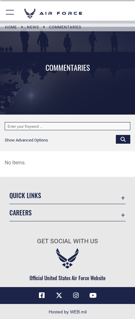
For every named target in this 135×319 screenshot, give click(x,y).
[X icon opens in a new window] (59, 295)
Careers (20, 212)
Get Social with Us (67, 241)
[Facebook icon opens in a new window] (41, 295)
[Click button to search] (123, 139)
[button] (10, 13)
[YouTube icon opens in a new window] (93, 295)
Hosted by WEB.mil (68, 311)
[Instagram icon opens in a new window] (76, 295)
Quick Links (25, 195)
